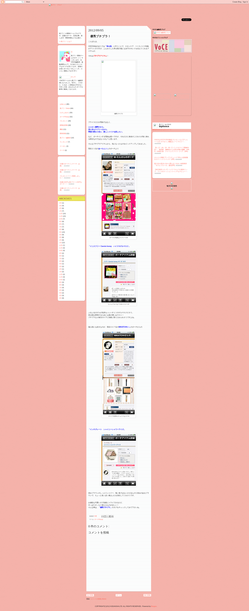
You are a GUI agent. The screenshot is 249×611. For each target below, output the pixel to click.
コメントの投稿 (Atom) (98, 599)
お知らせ (63, 104)
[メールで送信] (102, 516)
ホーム (118, 595)
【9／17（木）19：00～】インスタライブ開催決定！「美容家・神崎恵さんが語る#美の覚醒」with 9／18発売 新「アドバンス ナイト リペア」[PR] (171, 149)
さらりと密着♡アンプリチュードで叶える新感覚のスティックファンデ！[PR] (171, 158)
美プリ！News (65, 108)
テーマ (62, 150)
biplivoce (164, 126)
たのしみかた (64, 113)
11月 (61, 216)
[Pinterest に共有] (112, 516)
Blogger (154, 606)
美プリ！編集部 (65, 138)
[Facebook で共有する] (110, 516)
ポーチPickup (98, 519)
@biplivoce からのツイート (162, 130)
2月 (60, 208)
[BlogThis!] (105, 516)
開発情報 (63, 133)
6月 (60, 229)
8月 (60, 224)
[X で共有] (107, 516)
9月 (60, 221)
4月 (60, 203)
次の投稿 (90, 595)
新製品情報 (64, 125)
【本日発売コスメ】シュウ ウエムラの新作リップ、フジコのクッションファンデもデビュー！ (170, 170)
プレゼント (64, 121)
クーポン (63, 146)
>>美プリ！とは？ (65, 41)
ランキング (64, 142)
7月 (60, 227)
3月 (60, 206)
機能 (61, 129)
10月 (61, 219)
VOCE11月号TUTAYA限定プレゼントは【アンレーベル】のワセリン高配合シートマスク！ (171, 140)
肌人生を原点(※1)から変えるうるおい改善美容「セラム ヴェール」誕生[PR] (170, 164)
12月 (61, 214)
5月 (60, 232)
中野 (95, 516)
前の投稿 (147, 595)
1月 (60, 211)
